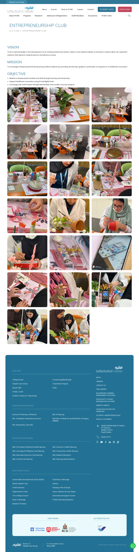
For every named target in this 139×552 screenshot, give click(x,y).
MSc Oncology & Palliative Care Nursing (28, 451)
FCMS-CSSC (107, 16)
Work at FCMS (67, 9)
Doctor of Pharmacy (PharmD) (24, 414)
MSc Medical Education (61, 455)
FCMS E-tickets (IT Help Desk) (24, 396)
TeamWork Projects (60, 384)
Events (54, 9)
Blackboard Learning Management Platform (105, 394)
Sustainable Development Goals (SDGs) (28, 479)
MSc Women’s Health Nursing (64, 447)
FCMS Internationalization (62, 499)
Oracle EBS (16, 388)
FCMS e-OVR (17, 392)
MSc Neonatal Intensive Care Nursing (27, 455)
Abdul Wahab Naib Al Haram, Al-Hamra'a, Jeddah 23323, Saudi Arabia (113, 428)
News (44, 9)
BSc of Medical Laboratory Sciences (26, 418)
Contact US (101, 385)
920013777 (106, 437)
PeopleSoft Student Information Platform (105, 400)
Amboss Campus (102, 405)
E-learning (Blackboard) (61, 380)
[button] (107, 9)
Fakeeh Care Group (16, 2)
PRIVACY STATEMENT (104, 419)
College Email (17, 380)
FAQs (54, 388)
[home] (21, 9)
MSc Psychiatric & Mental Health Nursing (28, 447)
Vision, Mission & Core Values (64, 491)
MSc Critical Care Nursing (22, 459)
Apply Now (125, 9)
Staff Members (78, 16)
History (55, 483)
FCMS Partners (18, 487)
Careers (80, 9)
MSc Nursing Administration (63, 459)
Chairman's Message (60, 479)
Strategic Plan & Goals (61, 487)
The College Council (20, 495)
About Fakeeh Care (20, 483)
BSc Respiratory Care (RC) (22, 425)
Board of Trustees (19, 504)
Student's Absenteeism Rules (108, 415)
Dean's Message (19, 499)
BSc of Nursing (58, 414)
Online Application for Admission (105, 410)
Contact (91, 9)
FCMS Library (101, 389)
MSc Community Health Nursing (65, 451)
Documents (92, 16)
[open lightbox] (27, 104)
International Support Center (63, 495)
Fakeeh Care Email (19, 384)
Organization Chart (20, 491)
